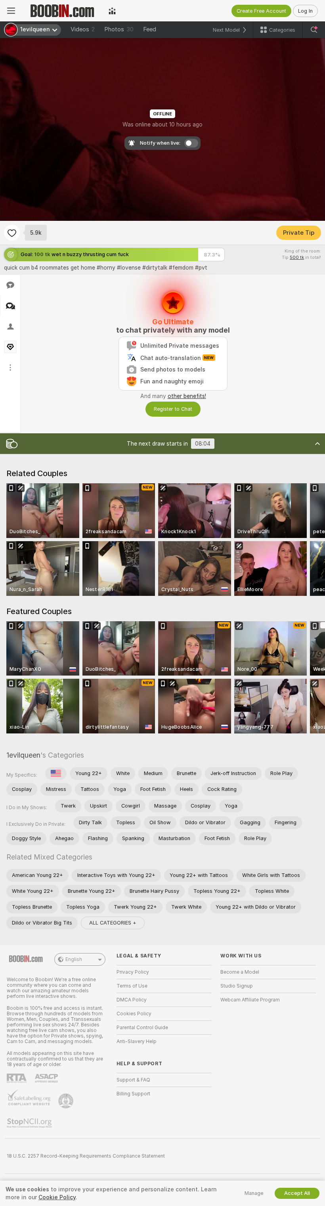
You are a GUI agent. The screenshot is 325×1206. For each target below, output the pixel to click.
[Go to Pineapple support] (66, 1100)
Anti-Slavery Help (137, 1041)
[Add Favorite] (12, 233)
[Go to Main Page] (61, 10)
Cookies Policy (134, 1013)
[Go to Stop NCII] (30, 1123)
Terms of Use (132, 986)
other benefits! (187, 396)
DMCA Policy (132, 1000)
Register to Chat (173, 409)
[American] (56, 773)
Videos (83, 29)
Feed (149, 29)
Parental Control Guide (142, 1027)
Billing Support (133, 1094)
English (73, 959)
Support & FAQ (133, 1080)
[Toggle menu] (11, 10)
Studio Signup (236, 986)
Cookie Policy (57, 1197)
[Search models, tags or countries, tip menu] (314, 29)
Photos (119, 29)
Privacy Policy (133, 972)
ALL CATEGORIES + (112, 923)
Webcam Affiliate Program (250, 1000)
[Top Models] (112, 10)
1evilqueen (23, 755)
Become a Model (239, 972)
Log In (305, 11)
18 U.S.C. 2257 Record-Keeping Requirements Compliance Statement (86, 1156)
